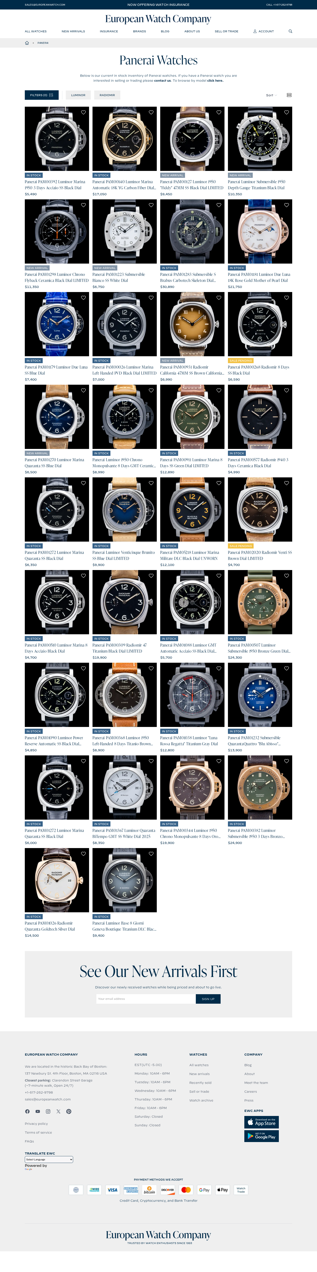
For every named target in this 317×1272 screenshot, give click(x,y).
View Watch (57, 139)
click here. (215, 80)
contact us (162, 80)
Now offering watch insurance (158, 4)
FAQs (29, 1141)
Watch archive (201, 1100)
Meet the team (256, 1082)
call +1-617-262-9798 (279, 4)
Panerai (43, 43)
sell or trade (226, 31)
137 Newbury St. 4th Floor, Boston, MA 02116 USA (66, 1073)
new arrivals (73, 31)
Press (248, 1100)
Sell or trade (199, 1091)
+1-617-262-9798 (39, 1092)
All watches (199, 1065)
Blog (248, 1065)
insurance (109, 31)
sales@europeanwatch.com (45, 4)
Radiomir (107, 95)
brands (139, 31)
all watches (36, 31)
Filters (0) (38, 95)
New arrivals (199, 1074)
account (266, 31)
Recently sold (200, 1082)
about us (192, 31)
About (249, 1074)
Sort (269, 95)
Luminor (78, 95)
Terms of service (38, 1132)
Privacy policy (36, 1123)
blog (165, 31)
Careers (250, 1091)
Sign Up (208, 998)
